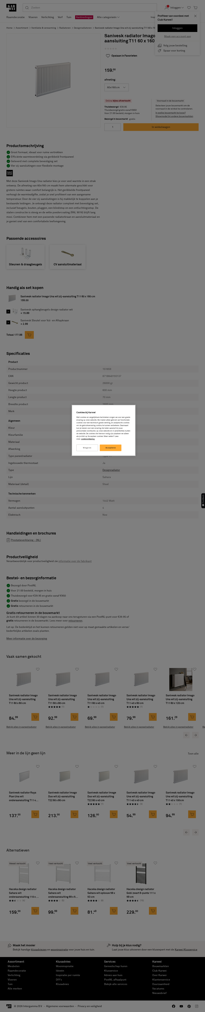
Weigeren (87, 448)
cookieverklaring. (88, 439)
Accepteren (111, 448)
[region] (104, 430)
